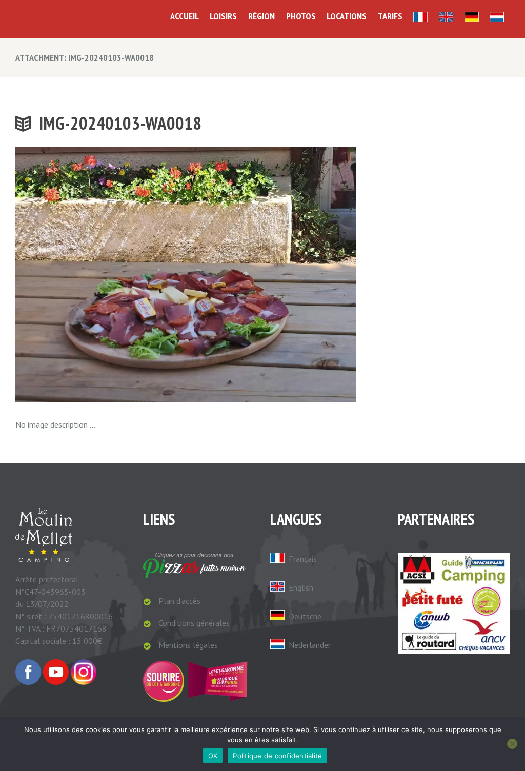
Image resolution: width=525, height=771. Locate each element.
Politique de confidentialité (277, 756)
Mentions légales (188, 645)
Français (303, 559)
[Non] (512, 744)
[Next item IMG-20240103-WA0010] (271, 274)
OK (213, 756)
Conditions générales (194, 623)
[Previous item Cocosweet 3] (100, 274)
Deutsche (305, 616)
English (301, 587)
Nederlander (310, 645)
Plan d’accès (179, 601)
